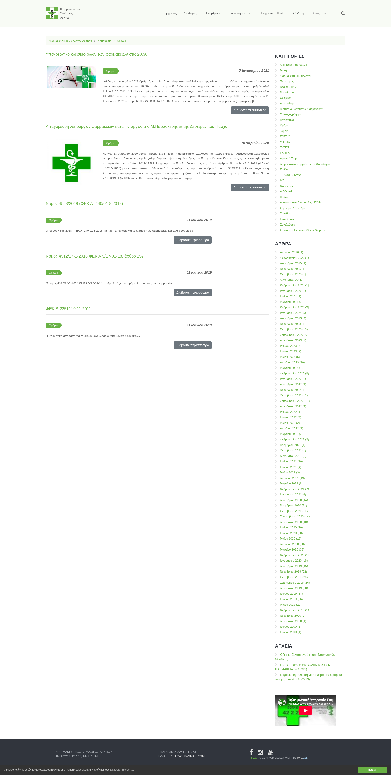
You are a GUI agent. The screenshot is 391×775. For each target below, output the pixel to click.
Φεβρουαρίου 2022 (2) (294, 439)
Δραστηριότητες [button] (241, 13)
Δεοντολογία (288, 103)
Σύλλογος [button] (190, 13)
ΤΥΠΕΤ (284, 147)
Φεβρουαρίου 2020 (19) (295, 555)
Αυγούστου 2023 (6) (293, 340)
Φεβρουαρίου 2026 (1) (294, 257)
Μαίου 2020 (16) (290, 538)
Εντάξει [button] (372, 769)
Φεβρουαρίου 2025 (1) (294, 285)
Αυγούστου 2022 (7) (293, 406)
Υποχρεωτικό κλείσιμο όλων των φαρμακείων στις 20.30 (96, 54)
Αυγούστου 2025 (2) (293, 279)
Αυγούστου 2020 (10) (294, 522)
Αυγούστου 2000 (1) (293, 621)
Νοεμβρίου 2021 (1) (292, 445)
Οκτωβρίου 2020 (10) (294, 511)
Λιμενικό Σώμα (289, 158)
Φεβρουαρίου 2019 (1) (294, 610)
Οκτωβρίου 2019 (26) (294, 577)
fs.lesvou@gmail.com (187, 756)
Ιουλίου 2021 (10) (291, 461)
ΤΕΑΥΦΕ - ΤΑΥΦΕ (291, 175)
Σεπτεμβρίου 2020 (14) (295, 516)
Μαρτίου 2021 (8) (291, 483)
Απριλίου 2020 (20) (292, 544)
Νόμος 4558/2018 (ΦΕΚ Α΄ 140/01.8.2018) (84, 203)
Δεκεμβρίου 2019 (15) (294, 566)
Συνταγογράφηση (291, 114)
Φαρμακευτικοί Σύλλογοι (295, 75)
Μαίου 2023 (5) (290, 356)
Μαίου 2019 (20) (290, 604)
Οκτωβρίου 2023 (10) (294, 329)
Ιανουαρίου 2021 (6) (293, 494)
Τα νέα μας (287, 81)
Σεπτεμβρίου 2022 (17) (295, 400)
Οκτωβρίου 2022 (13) (294, 395)
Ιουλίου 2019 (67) (291, 593)
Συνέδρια (286, 213)
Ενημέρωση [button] (213, 13)
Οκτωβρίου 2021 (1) (293, 450)
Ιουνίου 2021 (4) (290, 467)
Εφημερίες (170, 13)
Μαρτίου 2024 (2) (291, 301)
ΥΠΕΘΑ (285, 142)
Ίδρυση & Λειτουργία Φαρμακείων (301, 109)
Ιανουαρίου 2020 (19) (294, 560)
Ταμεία (284, 131)
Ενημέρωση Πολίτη (273, 13)
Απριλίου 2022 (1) (291, 428)
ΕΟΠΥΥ (285, 136)
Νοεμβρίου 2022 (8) (292, 389)
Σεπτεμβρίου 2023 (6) (294, 334)
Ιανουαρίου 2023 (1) (293, 378)
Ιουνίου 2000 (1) (290, 632)
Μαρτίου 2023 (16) (292, 367)
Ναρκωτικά (287, 120)
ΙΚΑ (282, 180)
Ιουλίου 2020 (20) (291, 527)
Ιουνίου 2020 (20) (291, 533)
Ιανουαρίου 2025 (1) (293, 290)
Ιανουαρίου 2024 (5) (293, 312)
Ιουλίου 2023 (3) (290, 345)
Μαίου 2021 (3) (290, 472)
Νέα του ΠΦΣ (288, 86)
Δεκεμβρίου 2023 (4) (293, 318)
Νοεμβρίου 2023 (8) (292, 323)
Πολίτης (285, 197)
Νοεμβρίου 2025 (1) (292, 268)
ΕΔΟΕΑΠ (286, 153)
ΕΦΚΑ (284, 169)
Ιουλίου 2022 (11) (291, 411)
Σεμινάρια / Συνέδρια (293, 208)
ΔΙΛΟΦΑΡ (286, 191)
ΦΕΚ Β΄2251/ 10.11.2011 (68, 308)
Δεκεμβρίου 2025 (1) (293, 263)
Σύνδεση (298, 13)
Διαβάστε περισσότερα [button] (122, 769)
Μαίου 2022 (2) (290, 423)
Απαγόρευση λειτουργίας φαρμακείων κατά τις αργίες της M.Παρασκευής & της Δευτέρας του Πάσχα (137, 126)
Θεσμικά (285, 98)
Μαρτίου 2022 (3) (291, 434)
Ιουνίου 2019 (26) (291, 599)
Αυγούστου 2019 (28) (294, 588)
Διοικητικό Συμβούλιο (293, 64)
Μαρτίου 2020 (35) (292, 549)
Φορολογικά (287, 186)
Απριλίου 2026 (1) (291, 252)
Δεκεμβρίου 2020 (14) (294, 500)
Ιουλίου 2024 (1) (290, 296)
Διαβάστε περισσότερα (250, 110)
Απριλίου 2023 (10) (292, 362)
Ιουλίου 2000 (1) (290, 626)
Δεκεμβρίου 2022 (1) (293, 384)
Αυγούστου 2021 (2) (293, 456)
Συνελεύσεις (287, 224)
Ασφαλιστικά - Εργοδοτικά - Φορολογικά (305, 164)
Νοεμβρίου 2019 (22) (293, 571)
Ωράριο (121, 40)
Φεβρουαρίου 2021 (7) (294, 489)
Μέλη (283, 70)
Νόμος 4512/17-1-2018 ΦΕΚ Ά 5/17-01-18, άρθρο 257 (95, 256)
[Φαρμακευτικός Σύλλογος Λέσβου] (52, 13)
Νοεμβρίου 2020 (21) (293, 505)
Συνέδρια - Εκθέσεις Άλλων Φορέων (303, 230)
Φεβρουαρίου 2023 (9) (294, 373)
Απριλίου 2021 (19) (292, 478)
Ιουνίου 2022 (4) (290, 417)
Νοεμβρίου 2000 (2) (292, 615)
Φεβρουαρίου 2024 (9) (294, 307)
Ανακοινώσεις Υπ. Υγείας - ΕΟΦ (300, 202)
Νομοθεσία (104, 40)
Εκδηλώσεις (287, 219)
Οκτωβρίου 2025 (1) (293, 274)
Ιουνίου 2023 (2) (290, 351)
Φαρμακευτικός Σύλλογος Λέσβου (70, 40)
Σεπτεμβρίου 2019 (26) (295, 582)
